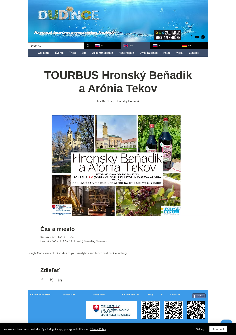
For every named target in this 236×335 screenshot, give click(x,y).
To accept (218, 329)
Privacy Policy (98, 329)
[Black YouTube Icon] (197, 37)
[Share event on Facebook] (42, 280)
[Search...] (87, 45)
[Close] (231, 329)
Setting (200, 329)
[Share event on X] (51, 280)
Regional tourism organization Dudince (74, 32)
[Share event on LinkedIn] (60, 280)
